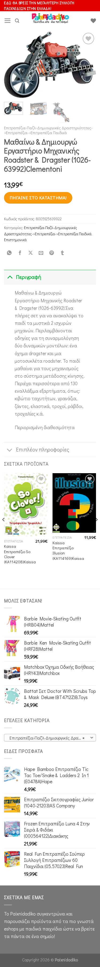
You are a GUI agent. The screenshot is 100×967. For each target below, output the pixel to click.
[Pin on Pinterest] (52, 253)
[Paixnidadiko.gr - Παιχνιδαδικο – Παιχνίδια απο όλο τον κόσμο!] (50, 20)
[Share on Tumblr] (62, 253)
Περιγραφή (28, 277)
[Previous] (12, 64)
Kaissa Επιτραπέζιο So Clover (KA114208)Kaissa (20, 554)
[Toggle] (9, 277)
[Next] (87, 64)
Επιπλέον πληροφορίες (42, 449)
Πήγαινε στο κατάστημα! (38, 197)
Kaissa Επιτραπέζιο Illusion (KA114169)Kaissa (68, 550)
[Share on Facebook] (20, 253)
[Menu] (7, 21)
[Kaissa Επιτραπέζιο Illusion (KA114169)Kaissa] (74, 502)
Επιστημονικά (15, 239)
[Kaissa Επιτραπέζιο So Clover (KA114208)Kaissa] (25, 504)
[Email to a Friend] (41, 253)
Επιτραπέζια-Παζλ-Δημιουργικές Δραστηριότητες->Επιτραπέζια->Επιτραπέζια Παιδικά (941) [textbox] (50, 738)
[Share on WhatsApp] (9, 253)
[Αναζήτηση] (17, 21)
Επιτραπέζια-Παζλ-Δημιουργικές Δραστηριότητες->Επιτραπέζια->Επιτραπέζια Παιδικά (48, 130)
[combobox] (50, 737)
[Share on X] (30, 253)
